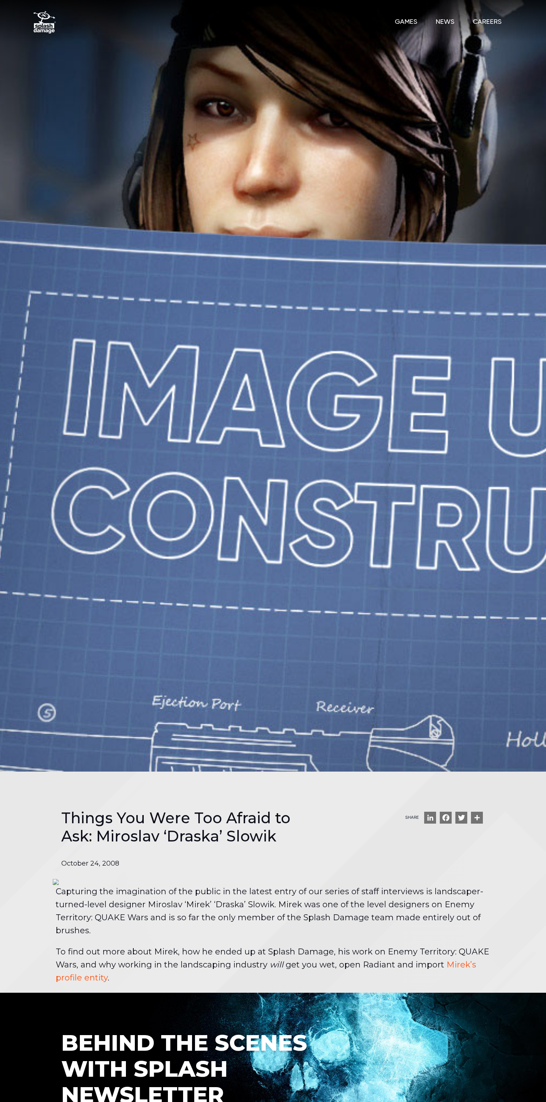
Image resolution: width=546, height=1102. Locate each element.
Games (406, 22)
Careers (487, 22)
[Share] (477, 818)
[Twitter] (461, 818)
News (445, 22)
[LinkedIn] (430, 818)
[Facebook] (446, 818)
